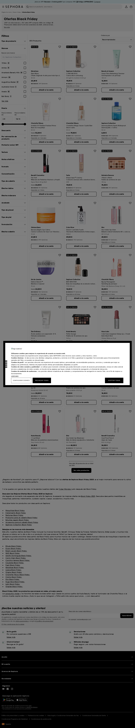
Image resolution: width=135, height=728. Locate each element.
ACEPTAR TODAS (114, 380)
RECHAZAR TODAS (41, 380)
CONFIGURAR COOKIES (21, 380)
